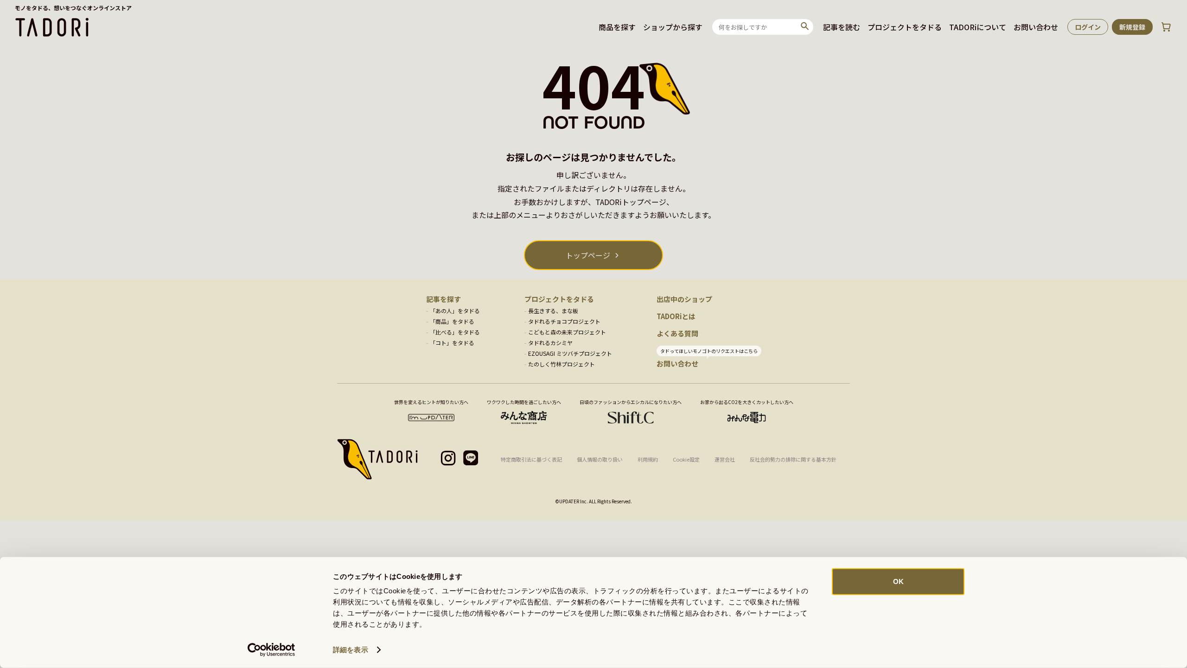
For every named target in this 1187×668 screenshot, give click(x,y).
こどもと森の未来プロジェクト (567, 332)
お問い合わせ (1036, 26)
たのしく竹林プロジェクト (561, 364)
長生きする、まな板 (553, 311)
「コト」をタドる (452, 343)
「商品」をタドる (452, 321)
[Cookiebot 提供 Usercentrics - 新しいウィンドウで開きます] (271, 650)
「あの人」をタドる (455, 311)
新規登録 (1132, 27)
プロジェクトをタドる (905, 26)
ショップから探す (672, 26)
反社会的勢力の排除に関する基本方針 (793, 459)
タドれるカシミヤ (550, 343)
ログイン (1088, 27)
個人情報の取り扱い (600, 459)
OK (898, 581)
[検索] (805, 27)
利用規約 (648, 459)
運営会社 (725, 459)
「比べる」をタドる (455, 332)
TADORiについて (977, 26)
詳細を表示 (350, 650)
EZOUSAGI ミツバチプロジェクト (570, 353)
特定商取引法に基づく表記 (531, 459)
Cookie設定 (686, 459)
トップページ (588, 255)
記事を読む (841, 26)
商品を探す (617, 26)
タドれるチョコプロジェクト (564, 321)
